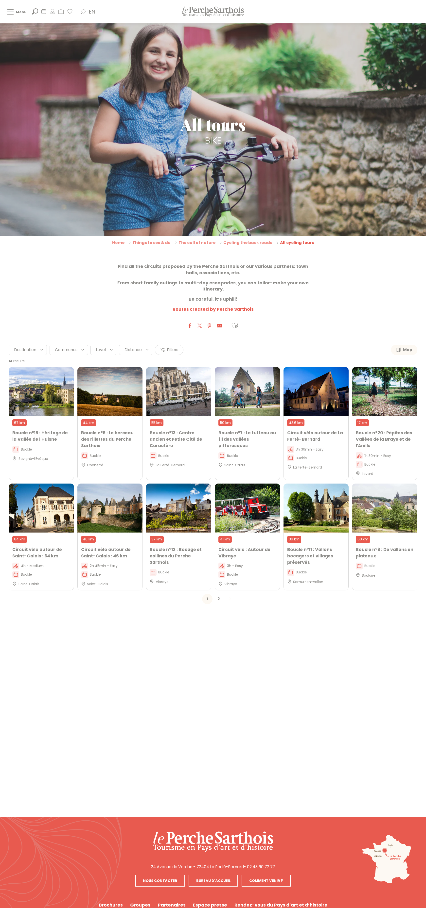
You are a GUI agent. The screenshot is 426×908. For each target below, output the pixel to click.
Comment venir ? (266, 880)
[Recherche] (35, 13)
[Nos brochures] (61, 13)
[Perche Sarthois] (213, 841)
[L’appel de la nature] (52, 13)
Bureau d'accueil (213, 880)
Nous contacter (160, 880)
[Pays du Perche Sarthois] (213, 11)
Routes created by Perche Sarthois (213, 309)
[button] (83, 12)
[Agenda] (44, 13)
